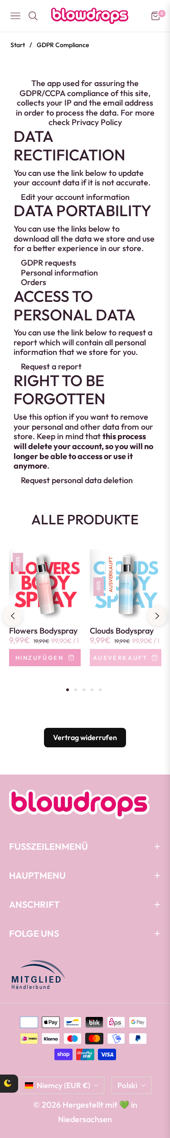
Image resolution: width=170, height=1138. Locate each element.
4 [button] (92, 689)
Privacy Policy (97, 122)
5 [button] (100, 689)
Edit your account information (75, 197)
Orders (33, 282)
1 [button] (67, 689)
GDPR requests (48, 262)
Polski (127, 1085)
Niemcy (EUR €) (63, 1085)
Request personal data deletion (77, 480)
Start (17, 45)
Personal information (59, 272)
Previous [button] (13, 616)
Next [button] (157, 616)
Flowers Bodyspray (43, 630)
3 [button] (84, 689)
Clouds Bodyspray (122, 630)
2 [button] (75, 689)
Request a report (51, 366)
